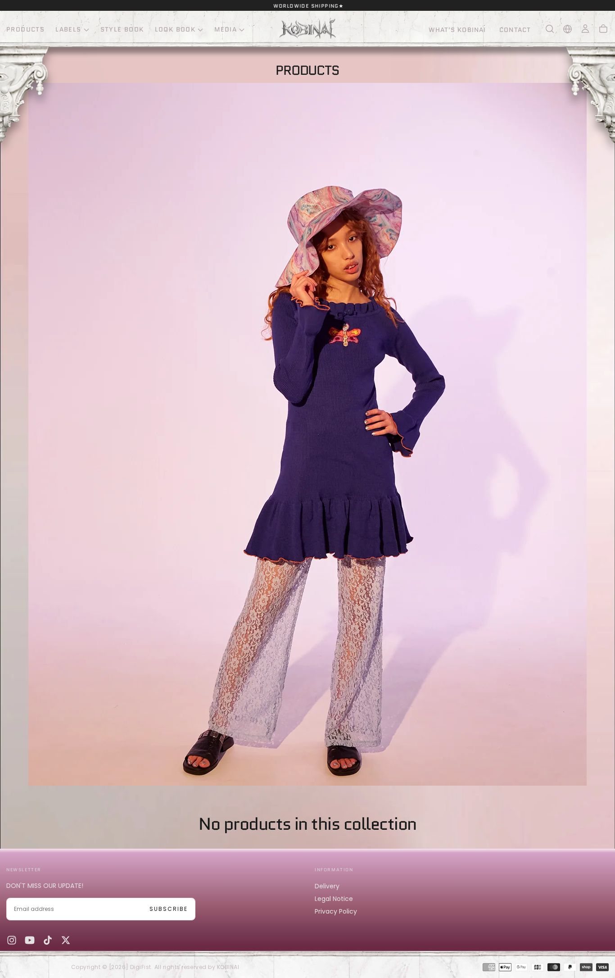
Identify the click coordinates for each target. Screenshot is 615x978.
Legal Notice (334, 898)
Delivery (327, 886)
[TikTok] (47, 940)
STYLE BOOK (122, 29)
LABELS (68, 29)
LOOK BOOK (175, 29)
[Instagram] (11, 940)
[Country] (567, 29)
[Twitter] (65, 940)
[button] (549, 29)
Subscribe (168, 909)
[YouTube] (29, 940)
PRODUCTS (25, 29)
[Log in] (585, 29)
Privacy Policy (336, 911)
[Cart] (603, 29)
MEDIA (225, 29)
